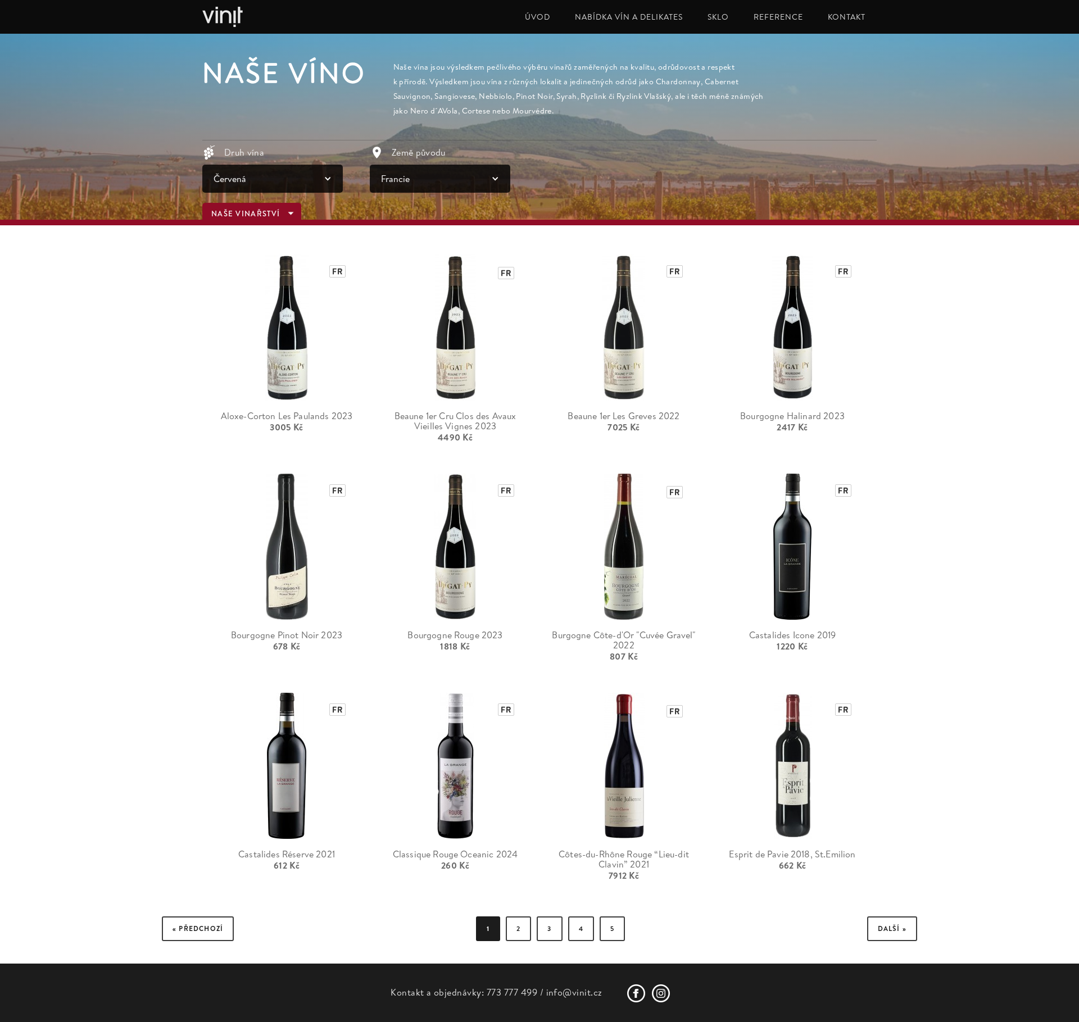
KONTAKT (846, 16)
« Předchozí (198, 929)
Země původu (419, 152)
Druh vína (244, 152)
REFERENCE (778, 16)
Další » (892, 929)
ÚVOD (537, 16)
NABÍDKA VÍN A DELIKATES (629, 16)
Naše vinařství (245, 213)
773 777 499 (512, 992)
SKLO (718, 16)
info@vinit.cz (574, 992)
